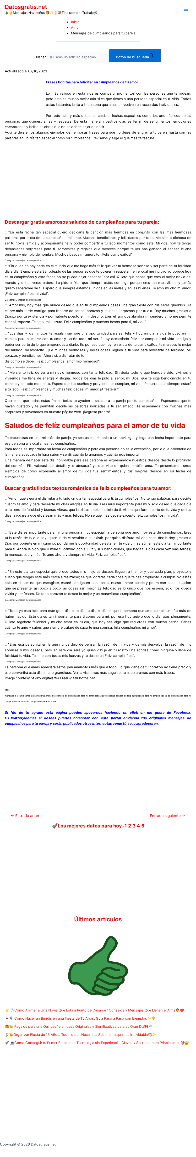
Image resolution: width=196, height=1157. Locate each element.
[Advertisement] (98, 179)
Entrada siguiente (167, 816)
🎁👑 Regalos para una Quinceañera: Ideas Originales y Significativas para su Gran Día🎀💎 (79, 1026)
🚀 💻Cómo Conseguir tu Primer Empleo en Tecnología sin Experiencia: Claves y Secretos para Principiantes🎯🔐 (97, 1043)
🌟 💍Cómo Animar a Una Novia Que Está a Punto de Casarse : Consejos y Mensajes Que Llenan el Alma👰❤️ (94, 1010)
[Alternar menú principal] (186, 9)
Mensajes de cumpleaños (28, 260)
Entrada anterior (27, 816)
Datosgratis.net (26, 6)
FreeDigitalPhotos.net (77, 678)
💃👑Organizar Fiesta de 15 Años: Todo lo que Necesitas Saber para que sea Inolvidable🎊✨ (80, 1035)
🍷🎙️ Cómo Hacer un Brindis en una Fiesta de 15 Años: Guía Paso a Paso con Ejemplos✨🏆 (80, 1018)
